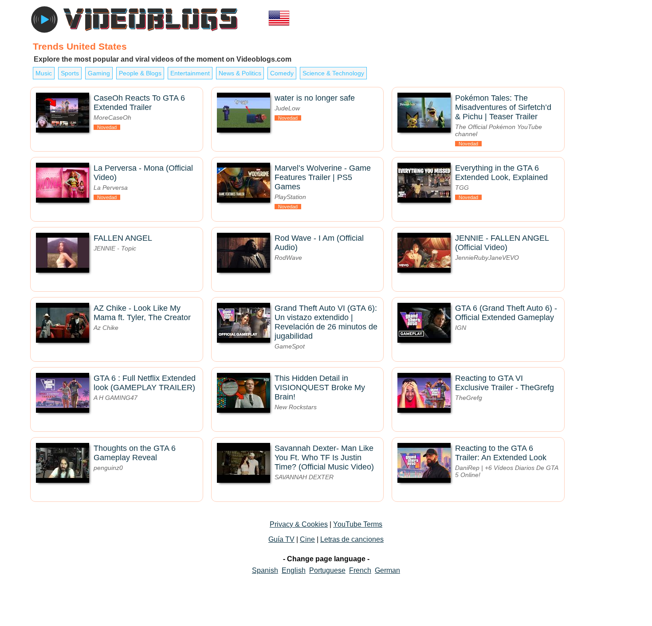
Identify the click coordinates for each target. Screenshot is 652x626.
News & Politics (240, 73)
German (387, 570)
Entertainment (190, 73)
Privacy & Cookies (299, 524)
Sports (70, 73)
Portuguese (327, 570)
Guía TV (281, 539)
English (294, 570)
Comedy (282, 73)
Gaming (99, 73)
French (360, 570)
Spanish (265, 570)
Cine (307, 539)
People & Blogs (140, 73)
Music (43, 73)
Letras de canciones (352, 539)
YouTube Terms (357, 524)
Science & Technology (333, 73)
